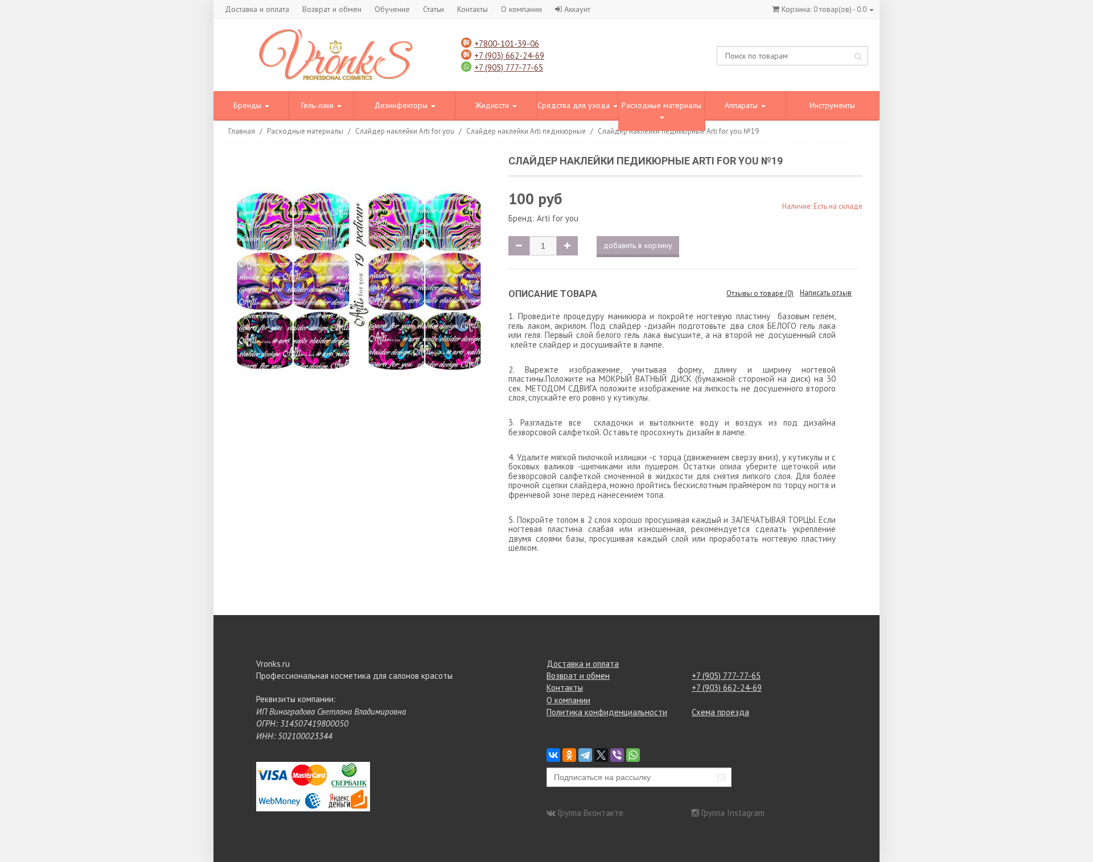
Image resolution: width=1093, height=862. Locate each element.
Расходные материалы (661, 105)
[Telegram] (585, 755)
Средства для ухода (574, 105)
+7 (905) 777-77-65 (508, 67)
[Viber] (617, 755)
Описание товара (552, 293)
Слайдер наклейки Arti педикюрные (526, 131)
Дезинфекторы (402, 105)
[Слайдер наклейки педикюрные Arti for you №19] (360, 284)
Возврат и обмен (331, 9)
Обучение (392, 9)
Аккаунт (577, 9)
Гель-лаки (318, 105)
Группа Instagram (733, 812)
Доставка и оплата (257, 9)
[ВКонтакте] (553, 755)
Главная (241, 131)
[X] (601, 755)
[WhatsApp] (633, 755)
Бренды (248, 105)
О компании (521, 9)
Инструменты (832, 105)
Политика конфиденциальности (606, 712)
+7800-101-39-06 (506, 43)
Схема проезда (720, 712)
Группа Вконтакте (590, 812)
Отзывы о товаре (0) (760, 293)
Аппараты (742, 105)
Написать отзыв (826, 293)
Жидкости (493, 105)
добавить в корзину (637, 245)
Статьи (433, 9)
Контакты (472, 9)
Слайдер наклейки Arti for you (404, 131)
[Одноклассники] (569, 755)
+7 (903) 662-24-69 (509, 55)
